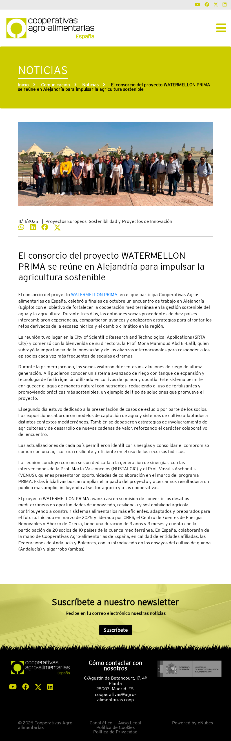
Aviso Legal (129, 723)
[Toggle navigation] (221, 28)
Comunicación (55, 84)
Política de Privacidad (115, 732)
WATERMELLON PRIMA (94, 294)
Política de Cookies (115, 727)
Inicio (23, 84)
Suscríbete (115, 630)
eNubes (205, 723)
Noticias (90, 84)
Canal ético (101, 723)
